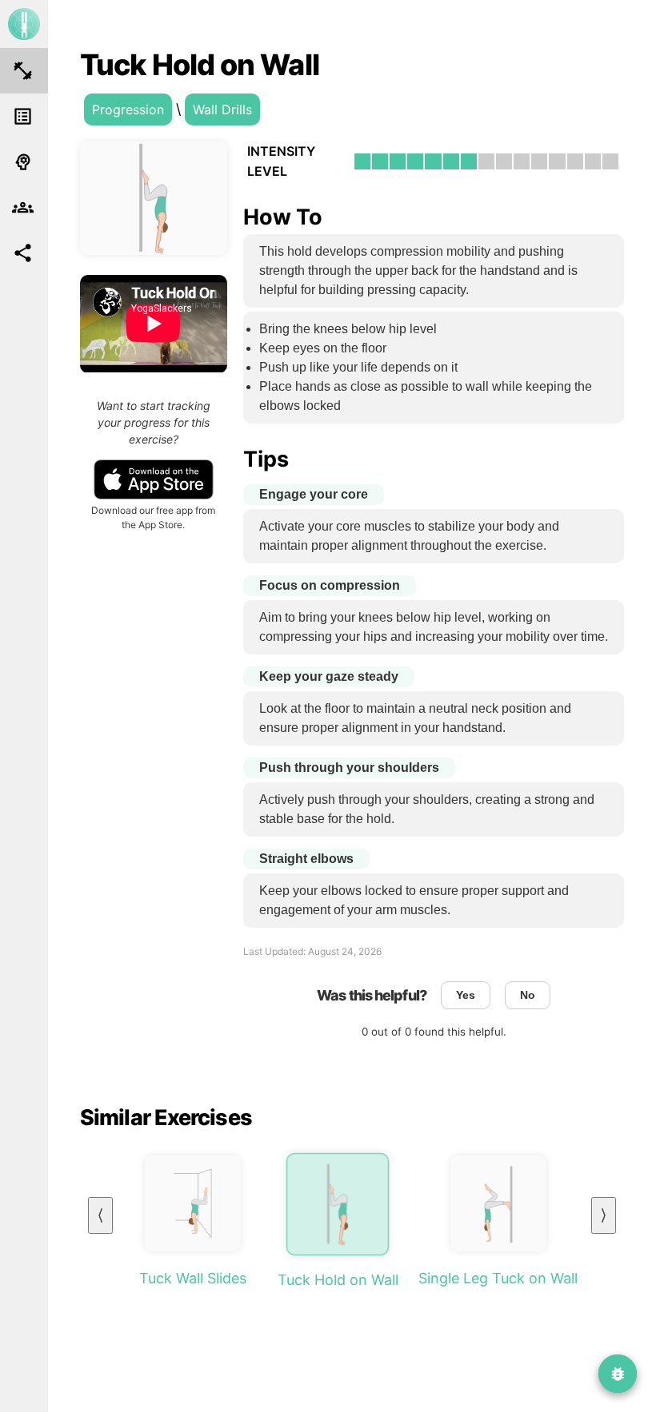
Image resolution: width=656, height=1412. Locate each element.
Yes (465, 995)
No (527, 995)
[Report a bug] (617, 1373)
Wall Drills (222, 109)
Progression (128, 109)
